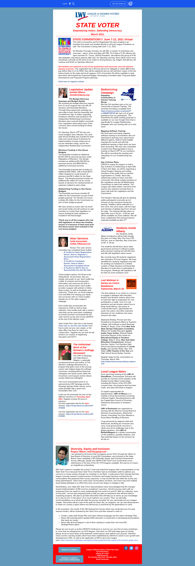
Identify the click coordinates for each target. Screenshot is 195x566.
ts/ (103, 364)
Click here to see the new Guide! (73, 326)
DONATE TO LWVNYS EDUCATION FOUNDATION (69, 559)
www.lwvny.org (102, 555)
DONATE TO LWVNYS (69, 550)
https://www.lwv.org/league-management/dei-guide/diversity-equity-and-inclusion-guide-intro (99, 540)
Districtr (119, 140)
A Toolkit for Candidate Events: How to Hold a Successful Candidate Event (76, 263)
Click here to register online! (71, 81)
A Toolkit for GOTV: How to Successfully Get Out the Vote (77, 269)
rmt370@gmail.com (96, 452)
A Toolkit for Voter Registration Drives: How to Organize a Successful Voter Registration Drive (78, 255)
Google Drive (124, 120)
